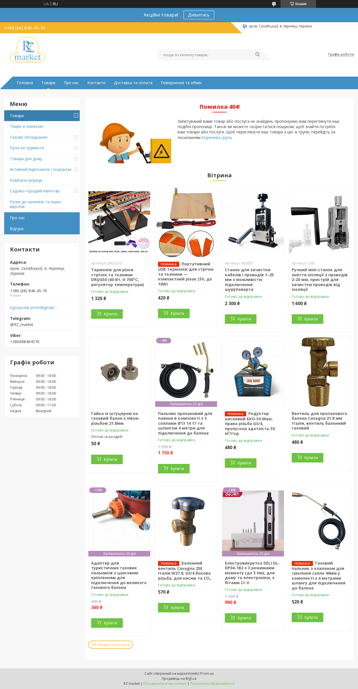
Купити (110, 314)
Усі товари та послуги (110, 644)
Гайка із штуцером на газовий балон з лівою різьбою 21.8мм (115, 418)
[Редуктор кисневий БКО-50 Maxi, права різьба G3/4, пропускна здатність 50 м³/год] (253, 372)
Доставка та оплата (133, 83)
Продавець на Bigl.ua (179, 678)
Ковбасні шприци (26, 180)
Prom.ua (207, 673)
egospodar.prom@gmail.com (34, 307)
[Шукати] (257, 55)
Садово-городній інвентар (35, 191)
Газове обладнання (28, 137)
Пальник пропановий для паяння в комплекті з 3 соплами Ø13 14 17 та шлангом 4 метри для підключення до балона (185, 423)
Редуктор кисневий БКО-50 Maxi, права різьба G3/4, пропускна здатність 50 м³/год (250, 423)
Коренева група (217, 137)
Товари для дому (26, 158)
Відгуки (16, 228)
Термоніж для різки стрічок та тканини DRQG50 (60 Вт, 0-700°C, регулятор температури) (117, 277)
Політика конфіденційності (212, 683)
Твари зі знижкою (26, 126)
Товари (48, 83)
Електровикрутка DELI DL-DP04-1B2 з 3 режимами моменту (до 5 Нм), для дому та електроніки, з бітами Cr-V (252, 572)
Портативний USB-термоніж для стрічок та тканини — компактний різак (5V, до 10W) (186, 274)
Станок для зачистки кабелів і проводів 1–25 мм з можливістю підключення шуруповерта (249, 279)
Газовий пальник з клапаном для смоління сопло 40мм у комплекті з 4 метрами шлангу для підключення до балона (318, 575)
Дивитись (199, 15)
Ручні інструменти (27, 147)
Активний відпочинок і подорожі (40, 169)
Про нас (71, 83)
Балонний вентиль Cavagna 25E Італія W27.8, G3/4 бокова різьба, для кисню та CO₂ (184, 570)
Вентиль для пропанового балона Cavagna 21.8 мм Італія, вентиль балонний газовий (319, 421)
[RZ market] (27, 50)
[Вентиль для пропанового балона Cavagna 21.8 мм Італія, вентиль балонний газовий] (320, 372)
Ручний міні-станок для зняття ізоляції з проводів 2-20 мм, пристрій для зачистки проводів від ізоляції (320, 279)
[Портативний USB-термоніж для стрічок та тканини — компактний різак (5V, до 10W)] (186, 222)
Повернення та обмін (181, 83)
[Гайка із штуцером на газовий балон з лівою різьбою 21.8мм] (119, 372)
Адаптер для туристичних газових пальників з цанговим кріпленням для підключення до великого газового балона (119, 575)
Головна (25, 83)
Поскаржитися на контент (165, 683)
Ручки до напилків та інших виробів (35, 204)
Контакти (96, 83)
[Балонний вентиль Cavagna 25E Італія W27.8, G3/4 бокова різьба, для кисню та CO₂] (186, 521)
